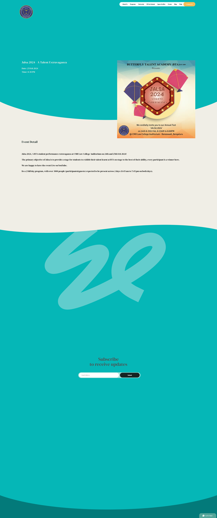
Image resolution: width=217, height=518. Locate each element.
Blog (175, 4)
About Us (124, 4)
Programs (133, 4)
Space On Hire (161, 4)
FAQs (180, 4)
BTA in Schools (151, 4)
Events (170, 4)
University (141, 4)
